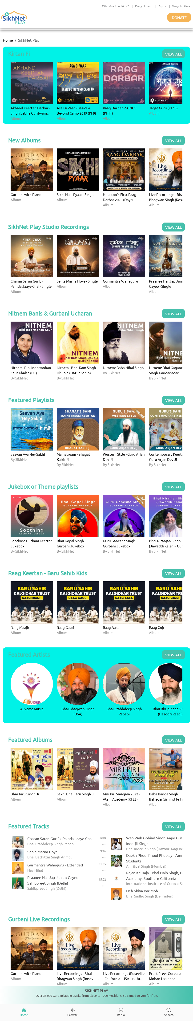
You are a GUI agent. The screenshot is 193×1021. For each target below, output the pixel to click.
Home (8, 40)
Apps (162, 6)
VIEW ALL (173, 54)
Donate (179, 17)
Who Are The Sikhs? (115, 6)
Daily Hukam (143, 6)
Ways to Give (181, 6)
